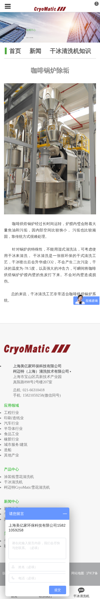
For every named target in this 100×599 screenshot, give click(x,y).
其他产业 (11, 455)
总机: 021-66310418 (29, 390)
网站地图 (77, 573)
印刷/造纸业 (14, 418)
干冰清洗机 (13, 482)
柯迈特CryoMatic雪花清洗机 (27, 487)
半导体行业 (13, 429)
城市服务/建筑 (15, 445)
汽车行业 (11, 423)
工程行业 (11, 413)
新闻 (35, 51)
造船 (7, 450)
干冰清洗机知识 (70, 51)
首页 (15, 51)
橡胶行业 (11, 439)
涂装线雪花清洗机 (19, 477)
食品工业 (11, 434)
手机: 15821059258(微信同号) (37, 395)
